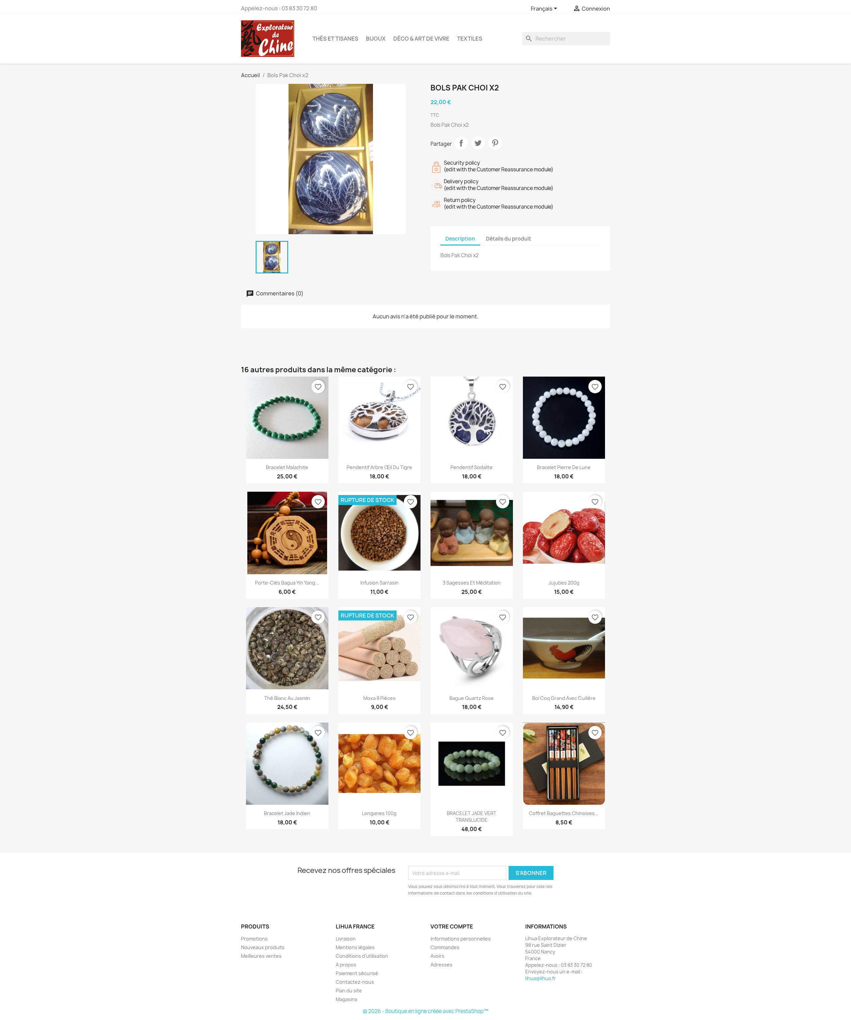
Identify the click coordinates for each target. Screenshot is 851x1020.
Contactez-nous (355, 982)
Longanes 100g (379, 813)
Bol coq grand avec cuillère (564, 698)
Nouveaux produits (263, 947)
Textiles (469, 38)
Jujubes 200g (563, 583)
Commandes (444, 947)
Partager (461, 143)
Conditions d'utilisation (362, 956)
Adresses (441, 964)
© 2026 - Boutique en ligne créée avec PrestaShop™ (425, 1011)
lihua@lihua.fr (540, 978)
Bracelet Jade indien (287, 813)
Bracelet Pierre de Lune (564, 467)
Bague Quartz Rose (471, 698)
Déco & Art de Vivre (421, 38)
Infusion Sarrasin (379, 583)
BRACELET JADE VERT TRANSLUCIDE (471, 816)
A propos (346, 964)
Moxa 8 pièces (379, 698)
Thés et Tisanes (335, 38)
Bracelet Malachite (287, 467)
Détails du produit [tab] (508, 238)
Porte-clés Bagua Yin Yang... (287, 583)
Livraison (346, 938)
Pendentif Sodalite (471, 467)
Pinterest (495, 143)
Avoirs (437, 956)
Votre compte (451, 926)
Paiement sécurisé (357, 973)
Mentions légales (355, 947)
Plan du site (349, 990)
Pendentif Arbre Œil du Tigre (379, 467)
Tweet (478, 143)
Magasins (346, 999)
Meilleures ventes (261, 956)
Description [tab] (460, 238)
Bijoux (376, 38)
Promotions (254, 938)
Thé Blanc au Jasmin (287, 698)
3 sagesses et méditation (472, 583)
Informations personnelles (460, 938)
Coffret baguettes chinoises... (564, 813)
